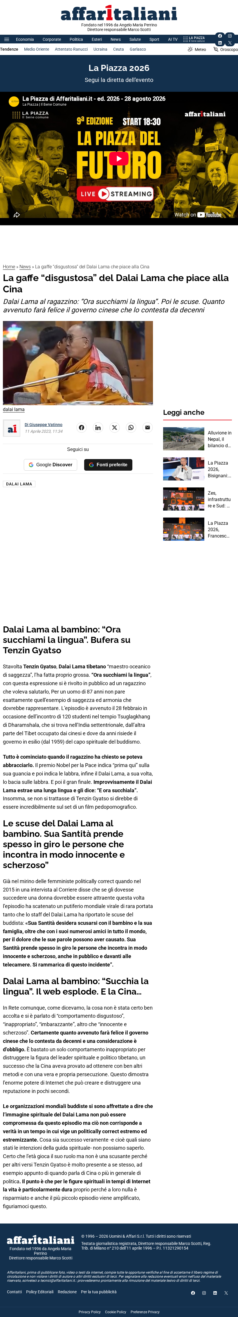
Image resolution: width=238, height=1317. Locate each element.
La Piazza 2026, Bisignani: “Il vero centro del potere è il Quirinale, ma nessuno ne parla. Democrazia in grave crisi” (219, 469)
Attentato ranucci (71, 49)
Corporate (52, 39)
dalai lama (19, 484)
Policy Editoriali (39, 1292)
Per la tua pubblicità (99, 1292)
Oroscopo (229, 49)
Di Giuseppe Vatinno (43, 424)
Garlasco (138, 49)
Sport (154, 39)
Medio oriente (36, 49)
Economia (25, 39)
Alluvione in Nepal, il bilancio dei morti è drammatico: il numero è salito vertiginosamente (220, 439)
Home (9, 266)
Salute (135, 39)
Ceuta (118, 49)
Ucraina (100, 49)
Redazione (67, 1292)
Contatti (14, 1292)
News (116, 39)
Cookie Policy (115, 1312)
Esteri (97, 39)
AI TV (173, 39)
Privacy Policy (90, 1312)
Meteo (200, 49)
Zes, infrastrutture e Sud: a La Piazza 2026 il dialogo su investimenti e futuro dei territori (220, 499)
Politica (76, 39)
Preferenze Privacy (145, 1312)
